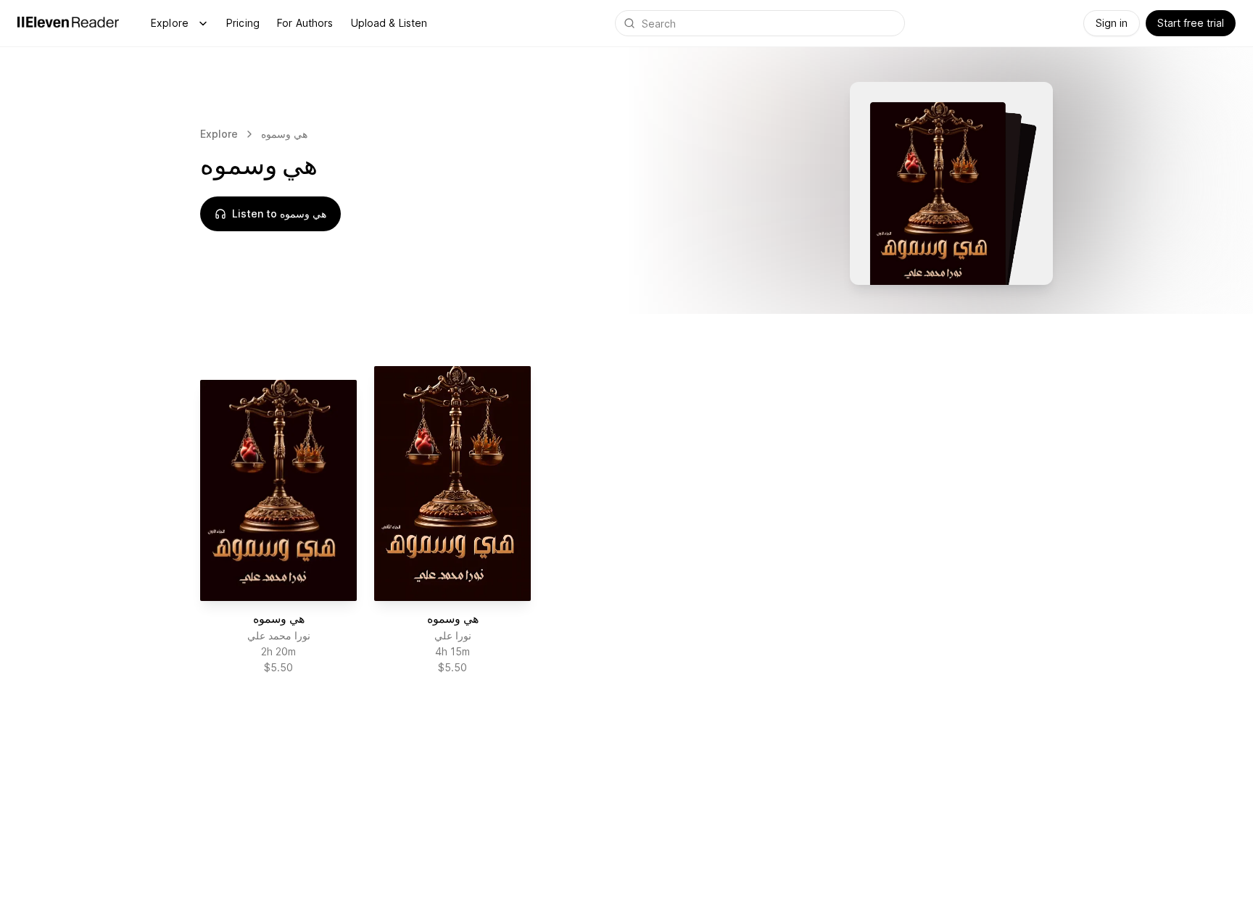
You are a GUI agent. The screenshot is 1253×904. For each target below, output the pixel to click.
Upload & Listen (389, 23)
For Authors (305, 23)
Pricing (243, 23)
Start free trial (1190, 23)
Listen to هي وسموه (279, 213)
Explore (170, 23)
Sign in (1112, 23)
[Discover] (203, 23)
